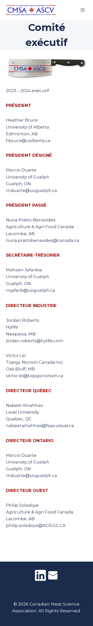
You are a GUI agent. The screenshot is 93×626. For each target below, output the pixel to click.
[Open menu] (82, 10)
